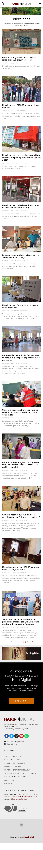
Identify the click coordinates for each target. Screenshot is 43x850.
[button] (21, 825)
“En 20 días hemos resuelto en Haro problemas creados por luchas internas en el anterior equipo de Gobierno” (20, 621)
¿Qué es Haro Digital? (13, 756)
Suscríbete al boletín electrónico (20, 773)
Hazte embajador (12, 760)
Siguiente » (31, 642)
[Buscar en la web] (3, 3)
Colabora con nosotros (15, 777)
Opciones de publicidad (14, 763)
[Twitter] (11, 736)
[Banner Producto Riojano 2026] (21, 659)
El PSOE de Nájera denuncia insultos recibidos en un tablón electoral (19, 58)
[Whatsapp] (26, 736)
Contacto (8, 784)
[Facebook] (6, 736)
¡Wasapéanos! (10, 780)
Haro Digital (29, 837)
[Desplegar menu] (40, 3)
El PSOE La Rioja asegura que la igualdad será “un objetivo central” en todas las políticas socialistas (21, 464)
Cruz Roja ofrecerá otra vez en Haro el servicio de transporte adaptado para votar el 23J (19, 412)
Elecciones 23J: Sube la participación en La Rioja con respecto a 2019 (20, 206)
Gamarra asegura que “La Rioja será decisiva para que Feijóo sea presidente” (21, 516)
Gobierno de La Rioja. (19, 799)
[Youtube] (21, 736)
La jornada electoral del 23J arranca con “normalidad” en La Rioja (20, 256)
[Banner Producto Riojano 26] (21, 14)
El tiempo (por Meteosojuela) (17, 770)
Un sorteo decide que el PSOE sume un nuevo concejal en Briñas (20, 568)
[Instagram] (16, 736)
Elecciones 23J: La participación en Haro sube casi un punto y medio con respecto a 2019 (21, 157)
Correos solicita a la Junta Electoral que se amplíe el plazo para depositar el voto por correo (21, 357)
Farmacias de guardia (13, 766)
